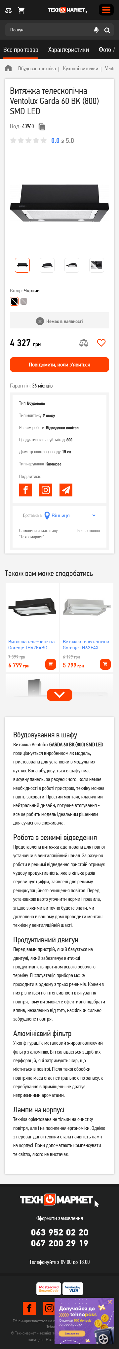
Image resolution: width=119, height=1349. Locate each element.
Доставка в (32, 515)
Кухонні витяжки (80, 68)
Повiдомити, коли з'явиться (59, 364)
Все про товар (20, 49)
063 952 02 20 (59, 1232)
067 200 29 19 (59, 1243)
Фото (107, 49)
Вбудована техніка (37, 68)
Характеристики (68, 49)
